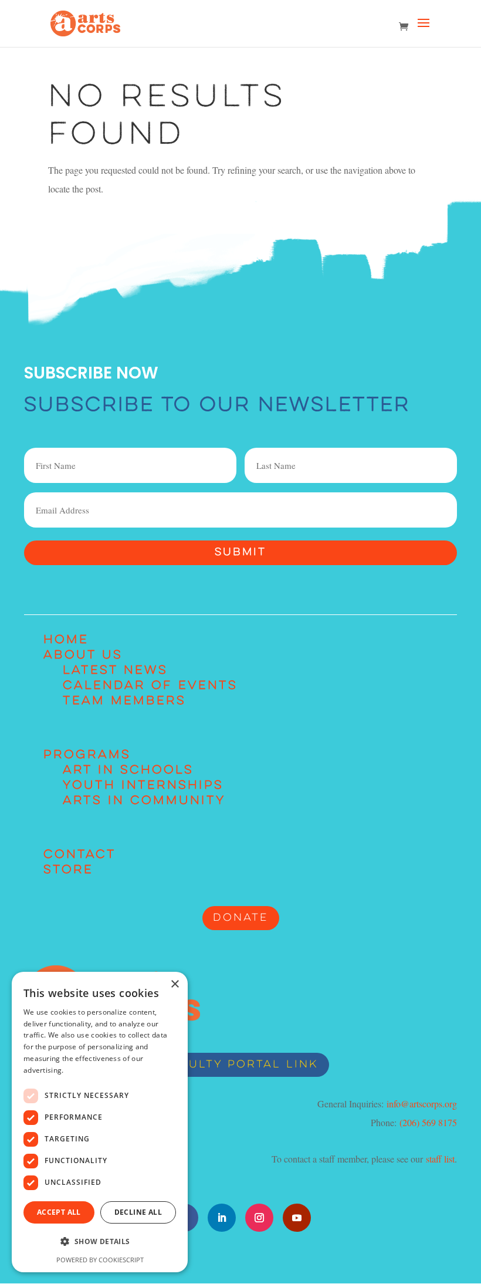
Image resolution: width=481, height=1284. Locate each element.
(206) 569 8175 (428, 1122)
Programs (87, 755)
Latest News (115, 670)
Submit (240, 552)
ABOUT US (83, 655)
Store (68, 870)
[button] (99, 1241)
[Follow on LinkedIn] (222, 1218)
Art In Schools (128, 770)
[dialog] (100, 1122)
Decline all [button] (138, 1212)
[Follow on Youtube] (297, 1218)
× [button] (174, 984)
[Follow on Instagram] (259, 1218)
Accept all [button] (59, 1212)
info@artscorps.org (422, 1103)
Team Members (124, 701)
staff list (440, 1159)
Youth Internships (143, 785)
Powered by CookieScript (100, 1259)
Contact (79, 855)
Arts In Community (144, 801)
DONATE (241, 918)
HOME (66, 640)
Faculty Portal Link (240, 1064)
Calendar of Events (150, 686)
